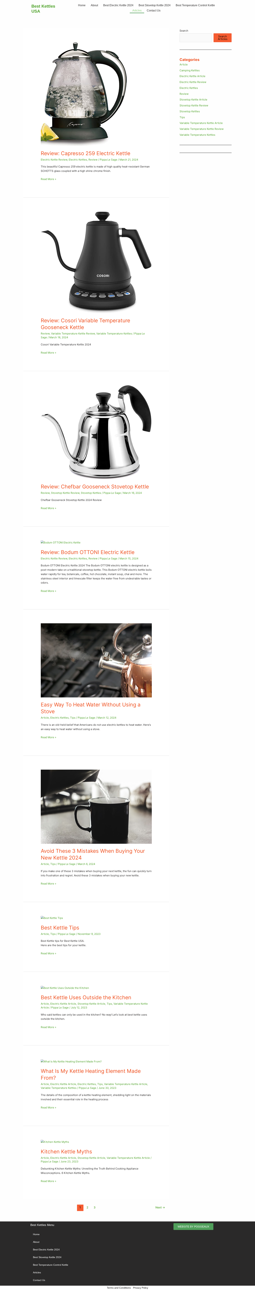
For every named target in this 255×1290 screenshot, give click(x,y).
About (94, 5)
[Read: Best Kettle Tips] (52, 918)
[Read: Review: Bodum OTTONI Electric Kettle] (60, 542)
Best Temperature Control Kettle (195, 5)
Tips (72, 717)
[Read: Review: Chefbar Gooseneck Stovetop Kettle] (96, 432)
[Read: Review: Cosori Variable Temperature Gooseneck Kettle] (96, 262)
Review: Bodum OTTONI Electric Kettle (87, 552)
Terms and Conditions (119, 1287)
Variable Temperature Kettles (114, 333)
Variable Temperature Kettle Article (125, 1084)
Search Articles (222, 38)
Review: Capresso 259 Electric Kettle (85, 153)
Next (160, 1207)
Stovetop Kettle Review (65, 493)
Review (92, 159)
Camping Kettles (190, 70)
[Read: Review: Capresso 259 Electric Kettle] (84, 93)
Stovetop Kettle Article (91, 1003)
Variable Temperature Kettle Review (73, 333)
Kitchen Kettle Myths (66, 1151)
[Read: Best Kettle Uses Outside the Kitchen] (65, 987)
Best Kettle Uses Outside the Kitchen (86, 997)
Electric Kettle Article (63, 1003)
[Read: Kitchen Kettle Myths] (55, 1142)
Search (184, 30)
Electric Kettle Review (54, 159)
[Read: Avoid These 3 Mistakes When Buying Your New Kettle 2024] (96, 806)
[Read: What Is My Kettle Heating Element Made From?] (71, 1061)
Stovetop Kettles (91, 493)
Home (82, 5)
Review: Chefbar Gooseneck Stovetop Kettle (95, 486)
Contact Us (153, 10)
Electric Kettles (78, 159)
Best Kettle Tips (60, 927)
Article (45, 717)
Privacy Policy (140, 1287)
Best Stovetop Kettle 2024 (155, 5)
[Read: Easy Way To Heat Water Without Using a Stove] (96, 660)
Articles (137, 10)
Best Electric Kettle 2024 (118, 5)
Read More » (48, 179)
